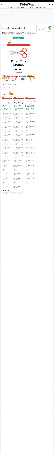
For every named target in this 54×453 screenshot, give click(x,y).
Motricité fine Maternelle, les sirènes (30, 109)
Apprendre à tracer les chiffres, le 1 (6, 166)
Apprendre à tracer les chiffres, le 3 (18, 163)
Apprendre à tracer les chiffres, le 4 (6, 163)
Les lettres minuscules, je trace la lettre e (18, 132)
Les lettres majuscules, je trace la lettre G (30, 150)
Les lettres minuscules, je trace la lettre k (18, 127)
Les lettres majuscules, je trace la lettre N (30, 145)
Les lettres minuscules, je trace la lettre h (18, 130)
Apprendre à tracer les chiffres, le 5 (30, 161)
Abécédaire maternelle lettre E (18, 184)
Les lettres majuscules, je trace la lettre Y (18, 137)
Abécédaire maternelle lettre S (30, 171)
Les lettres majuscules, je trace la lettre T (6, 143)
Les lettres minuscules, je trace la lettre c (6, 135)
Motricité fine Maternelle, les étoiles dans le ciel (6, 109)
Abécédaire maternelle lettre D (30, 184)
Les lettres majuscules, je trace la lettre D (30, 153)
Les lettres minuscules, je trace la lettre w (18, 117)
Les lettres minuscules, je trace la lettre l (6, 127)
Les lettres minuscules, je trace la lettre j (30, 127)
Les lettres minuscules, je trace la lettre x (6, 117)
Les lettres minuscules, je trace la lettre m (30, 124)
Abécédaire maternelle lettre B (6, 187)
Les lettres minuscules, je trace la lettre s (30, 119)
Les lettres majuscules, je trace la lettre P (6, 145)
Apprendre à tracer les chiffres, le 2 (30, 163)
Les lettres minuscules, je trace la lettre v (30, 117)
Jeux (37, 7)
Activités (17, 7)
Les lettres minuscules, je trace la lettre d (30, 132)
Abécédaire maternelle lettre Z (18, 166)
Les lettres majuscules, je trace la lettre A (30, 156)
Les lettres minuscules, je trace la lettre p (30, 122)
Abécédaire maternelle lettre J (30, 179)
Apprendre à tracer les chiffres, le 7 (6, 161)
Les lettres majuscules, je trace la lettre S (18, 143)
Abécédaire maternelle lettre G (30, 182)
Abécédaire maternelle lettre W (18, 169)
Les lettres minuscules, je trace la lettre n (18, 124)
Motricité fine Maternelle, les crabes (18, 111)
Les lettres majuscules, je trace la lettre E (18, 153)
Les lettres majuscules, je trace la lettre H (18, 150)
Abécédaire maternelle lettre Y (30, 166)
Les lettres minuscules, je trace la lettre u (6, 119)
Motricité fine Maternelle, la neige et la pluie (7, 114)
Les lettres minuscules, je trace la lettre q (18, 122)
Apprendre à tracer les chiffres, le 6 (18, 161)
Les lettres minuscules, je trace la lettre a (30, 135)
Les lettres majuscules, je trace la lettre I (6, 150)
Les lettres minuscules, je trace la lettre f (6, 132)
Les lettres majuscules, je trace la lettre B (18, 156)
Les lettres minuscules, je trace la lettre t (18, 119)
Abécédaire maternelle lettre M (30, 176)
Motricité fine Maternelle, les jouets (18, 109)
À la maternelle (15, 25)
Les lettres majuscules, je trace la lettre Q (30, 143)
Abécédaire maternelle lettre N (18, 176)
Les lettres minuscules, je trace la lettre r (6, 122)
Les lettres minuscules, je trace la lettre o (6, 124)
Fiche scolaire (5, 193)
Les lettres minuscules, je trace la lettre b (18, 135)
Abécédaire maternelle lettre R (6, 174)
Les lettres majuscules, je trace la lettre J (30, 148)
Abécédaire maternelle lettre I (6, 182)
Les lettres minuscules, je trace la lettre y (30, 114)
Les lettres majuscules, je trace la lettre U (30, 140)
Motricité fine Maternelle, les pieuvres (6, 111)
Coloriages (10, 7)
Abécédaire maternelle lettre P (30, 174)
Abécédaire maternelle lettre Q (18, 174)
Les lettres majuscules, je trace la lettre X (30, 137)
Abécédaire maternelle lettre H (18, 182)
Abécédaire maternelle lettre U (6, 171)
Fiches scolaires (30, 7)
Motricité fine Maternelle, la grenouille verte (30, 111)
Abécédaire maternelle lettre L (6, 179)
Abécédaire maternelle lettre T (18, 171)
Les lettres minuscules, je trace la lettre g (30, 130)
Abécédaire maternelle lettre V (30, 169)
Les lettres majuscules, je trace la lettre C (6, 156)
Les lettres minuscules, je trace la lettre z (18, 114)
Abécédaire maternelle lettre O (6, 176)
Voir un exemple (48, 31)
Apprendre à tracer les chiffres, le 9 (18, 158)
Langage (20, 25)
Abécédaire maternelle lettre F (6, 184)
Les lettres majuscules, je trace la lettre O (18, 145)
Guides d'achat (42, 7)
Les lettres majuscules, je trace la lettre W (6, 140)
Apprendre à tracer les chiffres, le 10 (6, 158)
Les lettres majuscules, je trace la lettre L (18, 148)
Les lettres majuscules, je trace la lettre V (18, 140)
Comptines (23, 7)
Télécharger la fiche (18, 38)
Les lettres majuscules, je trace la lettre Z (6, 137)
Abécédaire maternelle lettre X (6, 169)
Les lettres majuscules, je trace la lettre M (6, 148)
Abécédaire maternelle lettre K (18, 179)
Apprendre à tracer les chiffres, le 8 (30, 158)
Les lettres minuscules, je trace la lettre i (6, 130)
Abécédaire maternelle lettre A (18, 187)
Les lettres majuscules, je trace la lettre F (6, 153)
